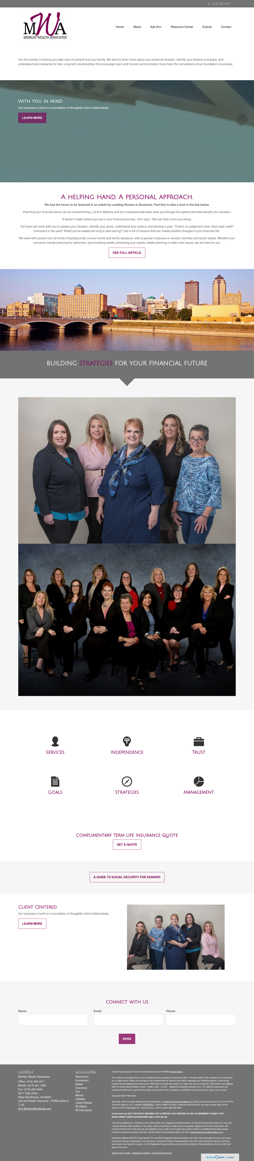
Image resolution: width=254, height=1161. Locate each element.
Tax (77, 1091)
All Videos (81, 1106)
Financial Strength (127, 308)
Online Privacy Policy (121, 1152)
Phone (170, 1011)
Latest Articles (83, 1102)
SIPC (151, 1104)
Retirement (82, 1076)
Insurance (81, 1088)
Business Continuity (141, 1152)
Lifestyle (80, 1099)
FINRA (145, 1104)
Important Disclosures (162, 1152)
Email (97, 1011)
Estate (79, 1084)
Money (79, 1095)
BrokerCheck (176, 1071)
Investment (82, 1080)
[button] (137, 27)
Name (22, 1011)
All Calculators (83, 1110)
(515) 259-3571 (221, 3)
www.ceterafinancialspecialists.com (207, 1131)
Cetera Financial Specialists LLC (178, 1101)
